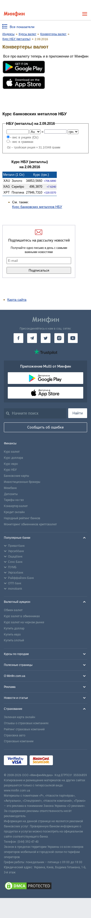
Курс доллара (13, 457)
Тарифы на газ (14, 500)
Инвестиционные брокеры (22, 482)
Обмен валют (13, 610)
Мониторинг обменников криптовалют (30, 524)
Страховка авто (14, 735)
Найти (78, 413)
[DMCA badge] (45, 886)
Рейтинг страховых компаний (24, 729)
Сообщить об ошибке (45, 427)
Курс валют (12, 451)
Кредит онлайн (14, 512)
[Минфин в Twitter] (45, 338)
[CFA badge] (66, 761)
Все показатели (22, 27)
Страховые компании (18, 741)
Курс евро (11, 464)
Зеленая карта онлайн (19, 717)
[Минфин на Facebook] (18, 338)
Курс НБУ (10, 469)
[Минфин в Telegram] (32, 338)
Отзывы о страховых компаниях (26, 723)
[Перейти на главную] (14, 14)
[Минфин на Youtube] (73, 338)
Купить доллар (14, 628)
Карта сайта (16, 300)
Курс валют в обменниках (22, 616)
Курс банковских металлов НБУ (37, 207)
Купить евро (12, 634)
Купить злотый (14, 640)
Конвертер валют (16, 506)
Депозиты (11, 494)
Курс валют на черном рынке (24, 622)
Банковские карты (16, 476)
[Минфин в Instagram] (59, 338)
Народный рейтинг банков (22, 518)
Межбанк (10, 488)
